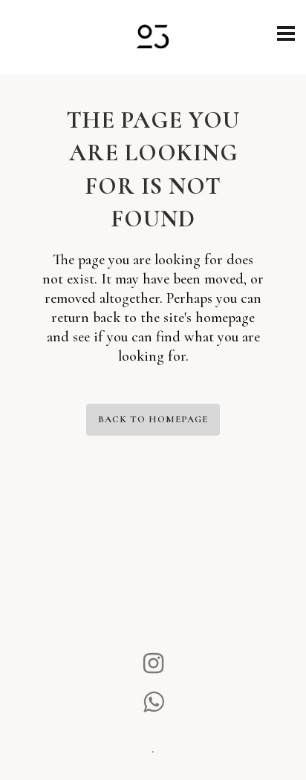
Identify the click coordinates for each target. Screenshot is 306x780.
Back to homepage (153, 419)
